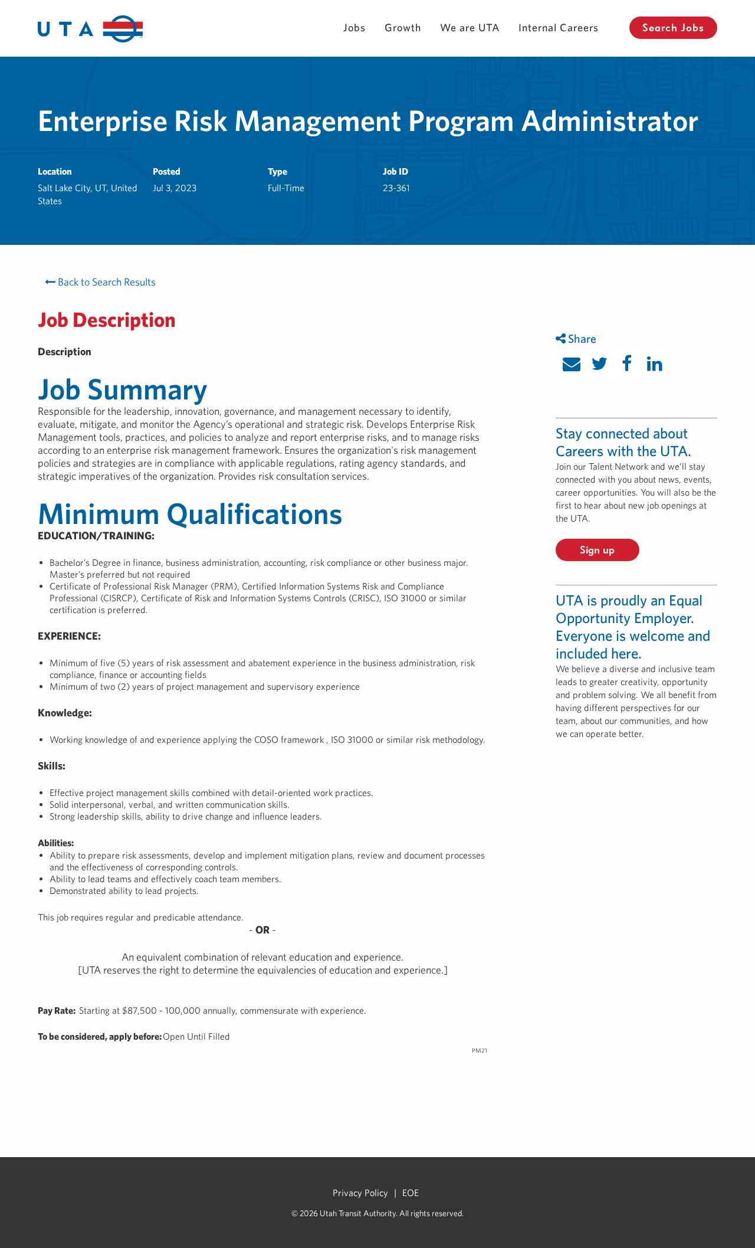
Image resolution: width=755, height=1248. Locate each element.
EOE (410, 1192)
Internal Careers (558, 27)
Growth (403, 27)
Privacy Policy (360, 1192)
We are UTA (470, 27)
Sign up (597, 549)
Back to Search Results (105, 282)
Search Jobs (673, 27)
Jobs (354, 27)
